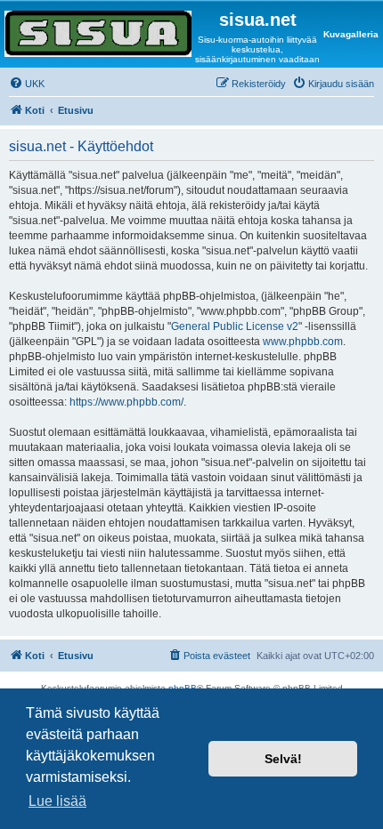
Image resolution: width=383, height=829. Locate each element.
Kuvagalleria (351, 34)
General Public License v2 (234, 326)
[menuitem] (27, 83)
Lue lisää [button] (57, 801)
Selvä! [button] (283, 759)
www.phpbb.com (303, 341)
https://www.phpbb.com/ (126, 402)
